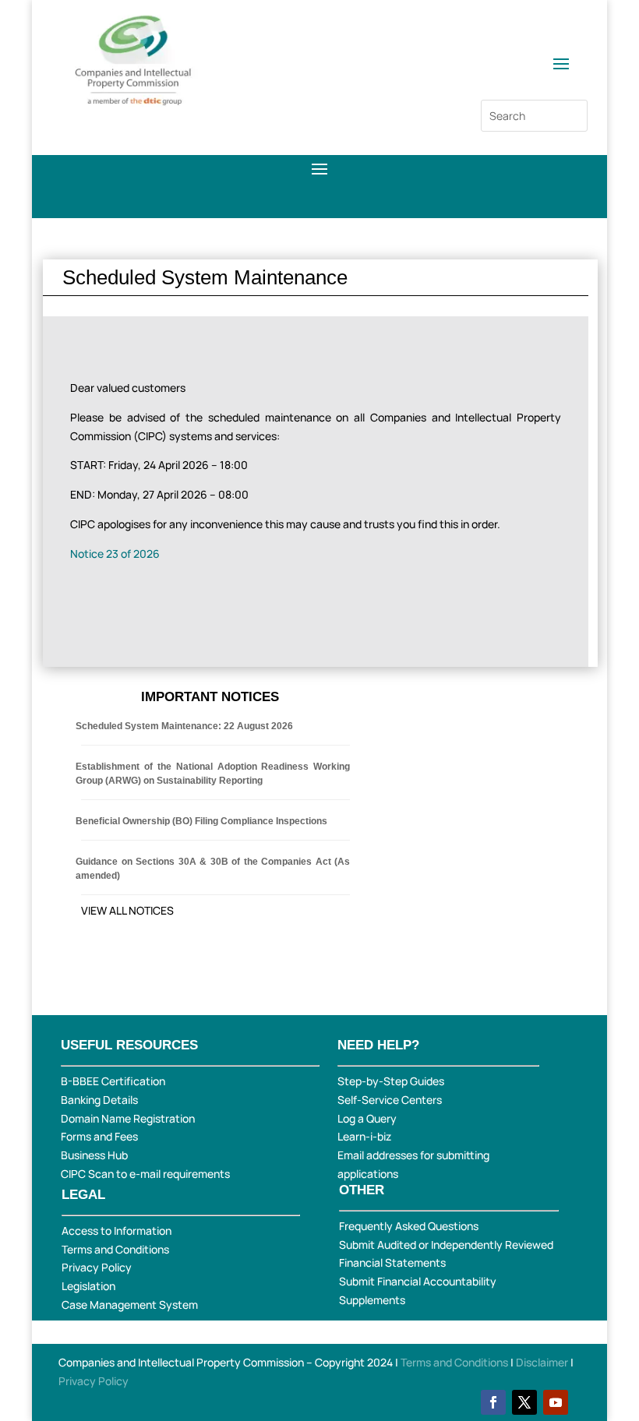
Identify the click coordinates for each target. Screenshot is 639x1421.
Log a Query (367, 1118)
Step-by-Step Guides (390, 1081)
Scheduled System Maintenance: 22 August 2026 (184, 726)
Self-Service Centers (389, 1099)
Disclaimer (543, 1362)
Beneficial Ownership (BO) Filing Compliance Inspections (201, 821)
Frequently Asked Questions (408, 1225)
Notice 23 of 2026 (115, 553)
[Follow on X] (524, 1402)
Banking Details (99, 1099)
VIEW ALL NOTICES (127, 910)
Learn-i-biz (364, 1136)
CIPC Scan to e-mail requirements (145, 1173)
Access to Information (116, 1230)
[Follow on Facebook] (493, 1402)
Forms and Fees (99, 1136)
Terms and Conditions (115, 1249)
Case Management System (130, 1304)
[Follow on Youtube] (555, 1402)
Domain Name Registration (128, 1118)
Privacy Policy (97, 1267)
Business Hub (94, 1155)
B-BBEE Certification (113, 1081)
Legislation (88, 1285)
